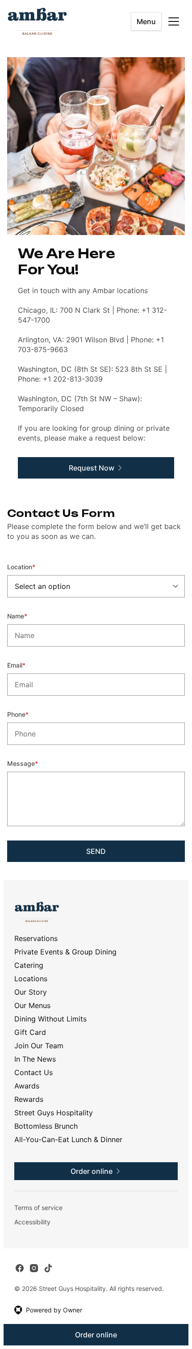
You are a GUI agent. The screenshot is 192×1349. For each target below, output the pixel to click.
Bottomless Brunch (46, 1126)
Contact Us (33, 1072)
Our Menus (32, 1005)
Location (33, 567)
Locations (30, 978)
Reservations (36, 938)
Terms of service (38, 1207)
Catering (28, 965)
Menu (146, 21)
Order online (96, 1334)
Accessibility (32, 1222)
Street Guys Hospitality (53, 1112)
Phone (30, 714)
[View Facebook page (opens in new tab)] (19, 1268)
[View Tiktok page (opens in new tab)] (48, 1268)
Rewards (28, 1099)
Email (28, 665)
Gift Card (30, 1032)
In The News (35, 1059)
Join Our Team (38, 1045)
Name (29, 616)
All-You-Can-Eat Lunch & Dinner (68, 1139)
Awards (26, 1085)
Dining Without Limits (50, 1018)
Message (34, 763)
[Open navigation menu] (174, 21)
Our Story (30, 992)
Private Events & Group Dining (65, 951)
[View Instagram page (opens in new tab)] (34, 1268)
